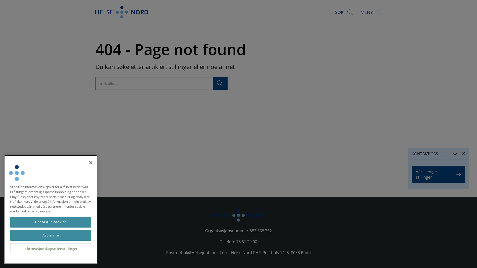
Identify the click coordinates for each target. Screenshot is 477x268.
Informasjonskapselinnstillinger (50, 248)
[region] (50, 209)
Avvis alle (50, 235)
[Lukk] (90, 162)
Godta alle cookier (50, 222)
